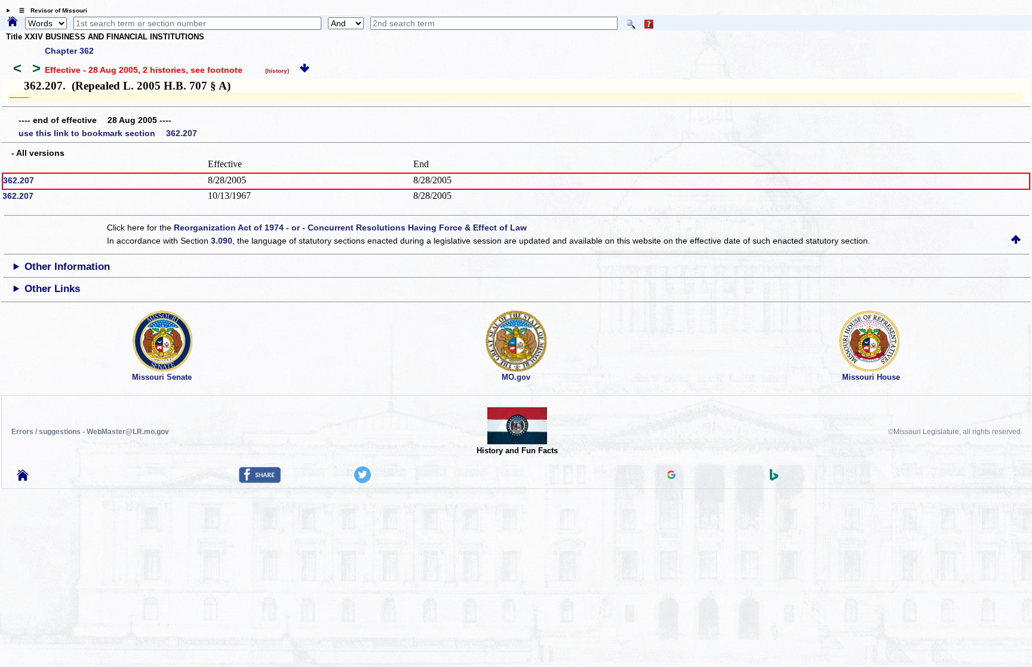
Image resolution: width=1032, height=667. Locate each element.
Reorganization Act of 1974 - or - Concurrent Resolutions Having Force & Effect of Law (350, 227)
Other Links (52, 288)
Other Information (67, 266)
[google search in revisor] (671, 476)
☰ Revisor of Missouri (50, 10)
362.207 (18, 180)
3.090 (221, 240)
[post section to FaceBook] (260, 480)
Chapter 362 (69, 51)
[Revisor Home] (23, 477)
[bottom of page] (304, 70)
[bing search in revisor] (774, 477)
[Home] (12, 22)
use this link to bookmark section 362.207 (108, 133)
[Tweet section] (362, 480)
